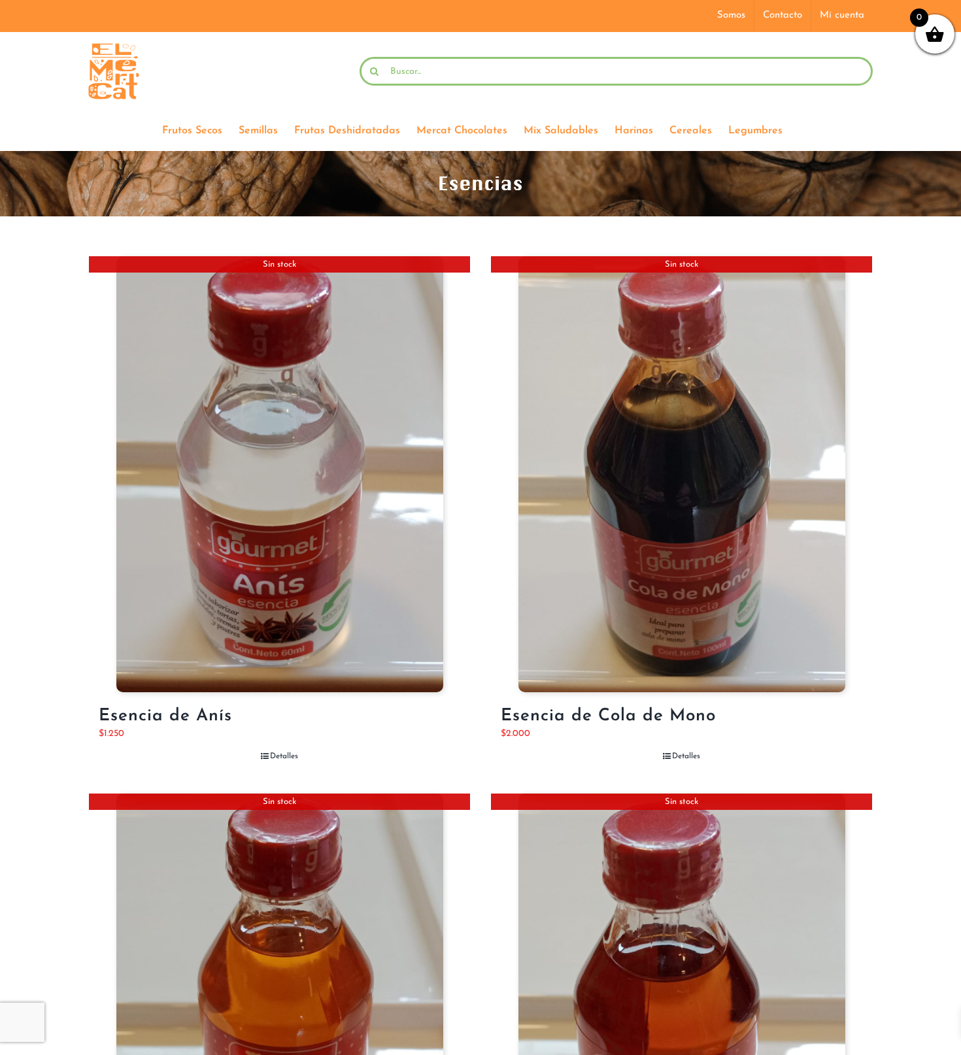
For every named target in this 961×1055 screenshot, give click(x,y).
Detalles (284, 756)
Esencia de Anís (165, 716)
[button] (923, 1017)
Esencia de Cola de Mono (608, 716)
